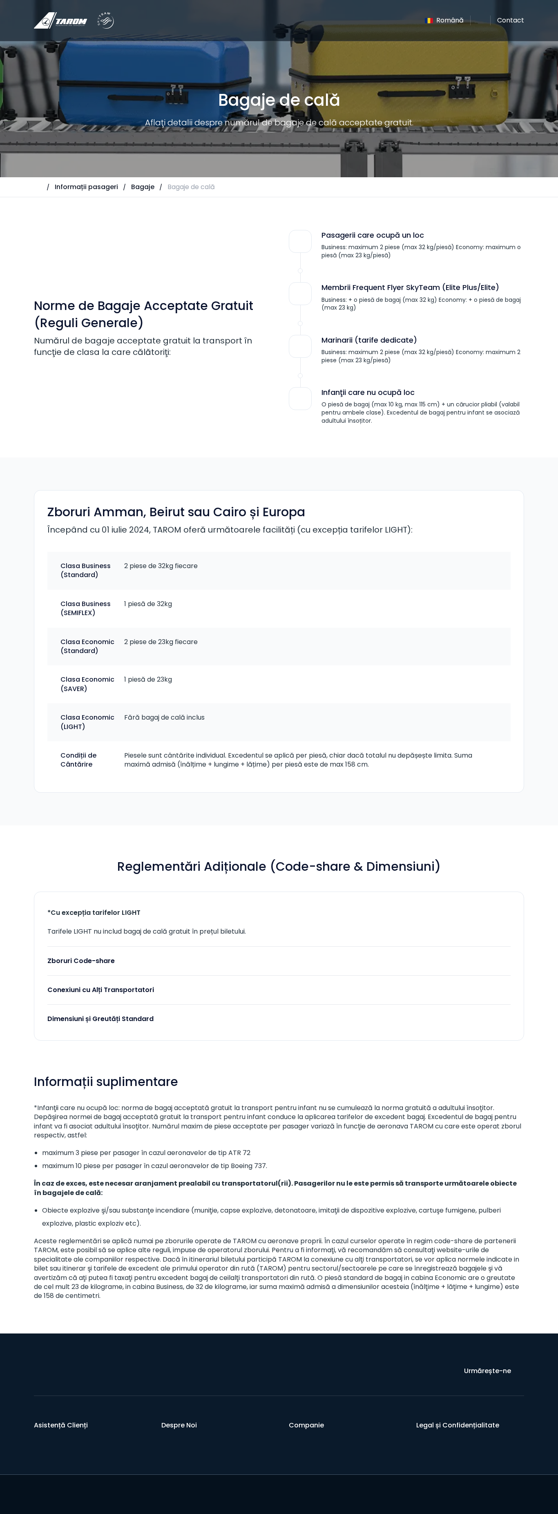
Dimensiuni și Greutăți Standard (100, 1018)
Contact (510, 20)
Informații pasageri (86, 187)
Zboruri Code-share (81, 960)
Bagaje (142, 187)
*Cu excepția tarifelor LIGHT (94, 912)
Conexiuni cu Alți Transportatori (100, 989)
